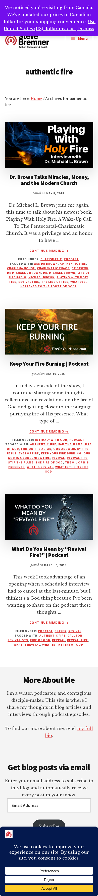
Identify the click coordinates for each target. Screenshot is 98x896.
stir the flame (20, 462)
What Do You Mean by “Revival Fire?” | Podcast (49, 551)
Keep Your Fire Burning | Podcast (49, 363)
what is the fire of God (62, 644)
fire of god (40, 640)
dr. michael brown (59, 273)
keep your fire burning (61, 453)
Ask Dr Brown (46, 263)
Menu (83, 38)
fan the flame (70, 444)
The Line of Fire (54, 282)
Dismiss (85, 28)
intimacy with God (51, 440)
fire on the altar (36, 449)
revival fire (28, 282)
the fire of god (49, 462)
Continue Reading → (49, 251)
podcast (71, 259)
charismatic (51, 259)
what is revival (40, 467)
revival (58, 458)
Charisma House (21, 268)
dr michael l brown (24, 273)
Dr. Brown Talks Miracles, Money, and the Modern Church (49, 179)
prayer (60, 631)
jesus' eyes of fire (23, 453)
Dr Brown (80, 268)
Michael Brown (41, 277)
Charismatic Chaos (53, 268)
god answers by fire (71, 449)
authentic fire (73, 263)
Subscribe (49, 826)
